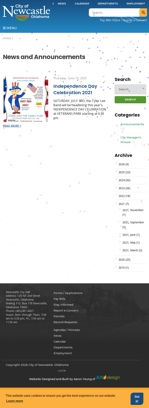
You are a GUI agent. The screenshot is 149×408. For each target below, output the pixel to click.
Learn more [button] (14, 401)
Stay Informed (63, 304)
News (62, 3)
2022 (124, 196)
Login (62, 370)
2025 (124, 172)
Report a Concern (135, 20)
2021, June (131, 235)
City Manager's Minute (130, 140)
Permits (59, 316)
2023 (124, 188)
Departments (108, 3)
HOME (7, 38)
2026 (124, 164)
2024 (124, 180)
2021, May (131, 242)
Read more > (12, 126)
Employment (136, 3)
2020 (124, 259)
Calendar (82, 3)
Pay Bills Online (110, 20)
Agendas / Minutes (67, 329)
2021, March (132, 250)
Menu (11, 28)
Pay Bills (59, 298)
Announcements (132, 127)
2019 (124, 267)
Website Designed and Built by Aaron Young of (62, 379)
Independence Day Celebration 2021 (75, 89)
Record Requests (65, 322)
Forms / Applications (68, 293)
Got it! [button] (137, 399)
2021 (124, 204)
